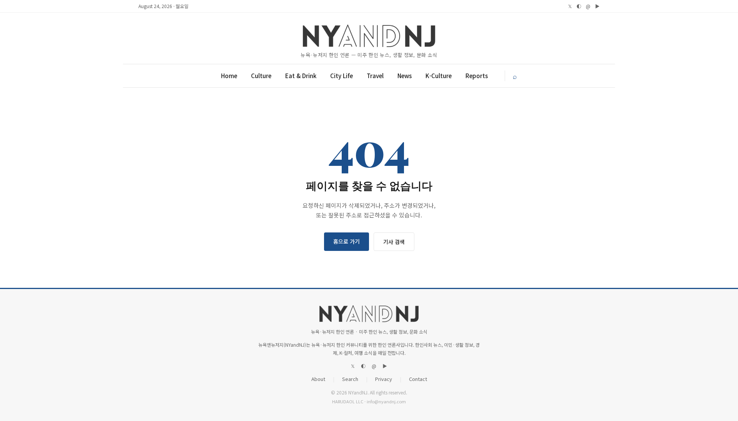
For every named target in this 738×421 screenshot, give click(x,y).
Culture (261, 76)
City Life (341, 76)
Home (229, 76)
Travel (375, 76)
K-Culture (439, 76)
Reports (476, 76)
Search (350, 379)
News (404, 76)
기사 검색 (394, 242)
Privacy (383, 379)
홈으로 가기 (346, 241)
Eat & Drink (300, 76)
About (318, 379)
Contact (418, 379)
